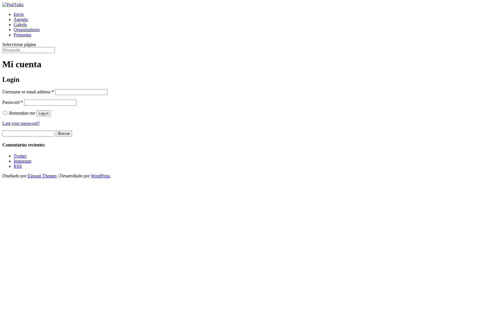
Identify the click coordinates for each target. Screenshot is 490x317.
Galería (20, 24)
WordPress (100, 175)
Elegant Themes (42, 175)
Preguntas (22, 34)
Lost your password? (21, 123)
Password (12, 102)
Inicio (19, 14)
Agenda (21, 19)
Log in (43, 113)
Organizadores (27, 29)
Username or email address (28, 91)
